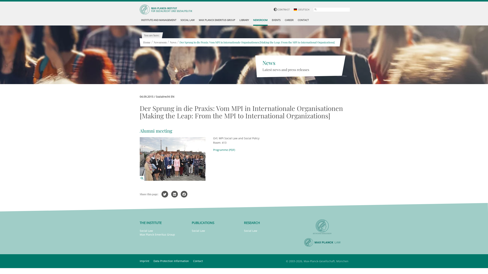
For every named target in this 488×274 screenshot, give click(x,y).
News (173, 42)
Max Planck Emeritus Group (157, 234)
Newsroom (160, 42)
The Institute (151, 223)
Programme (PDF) (224, 150)
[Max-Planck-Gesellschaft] (322, 227)
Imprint (144, 261)
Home (146, 42)
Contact (198, 261)
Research (252, 223)
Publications (203, 223)
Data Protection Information (171, 261)
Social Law (146, 231)
